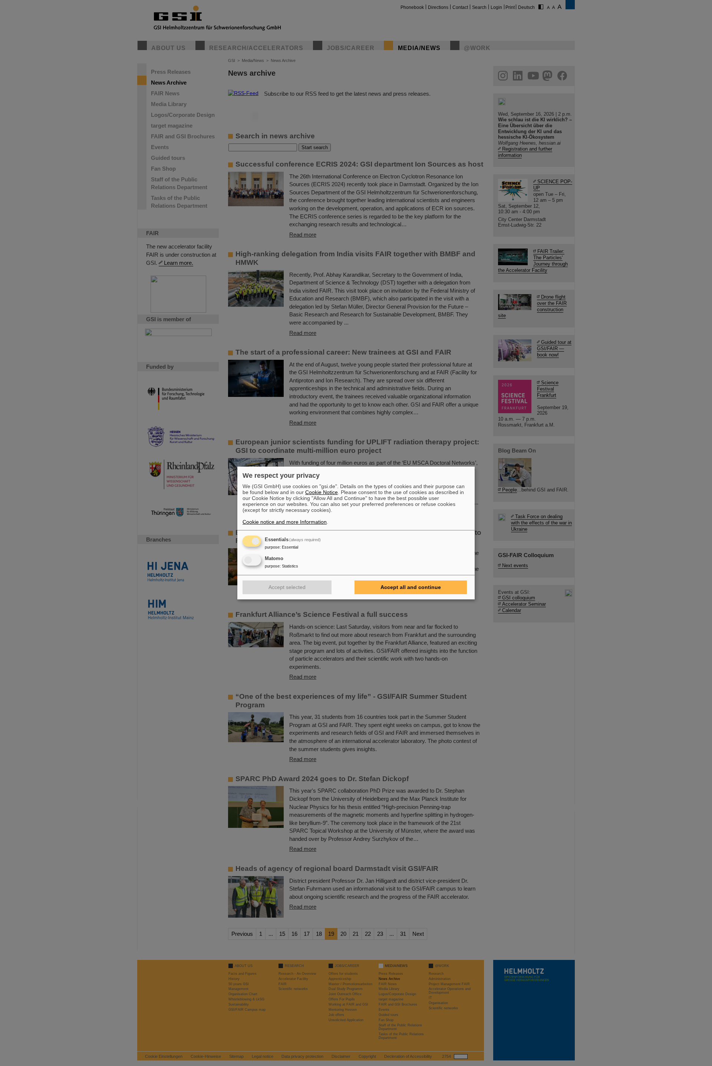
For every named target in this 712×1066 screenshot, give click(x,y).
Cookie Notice (321, 492)
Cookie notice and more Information (285, 522)
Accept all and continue (410, 587)
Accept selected (287, 587)
